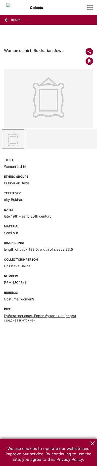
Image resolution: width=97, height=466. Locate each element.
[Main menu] (90, 7)
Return (15, 20)
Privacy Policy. (70, 459)
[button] (92, 443)
